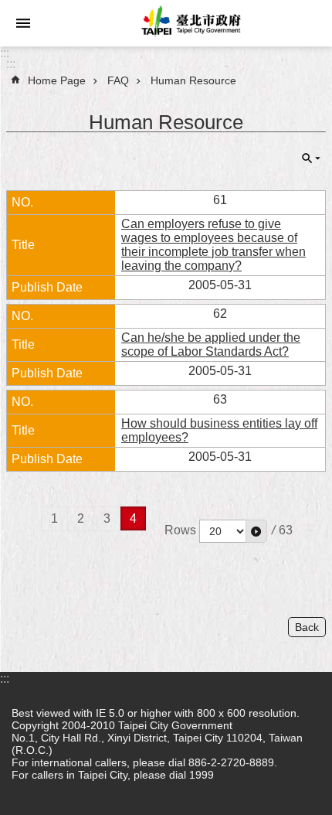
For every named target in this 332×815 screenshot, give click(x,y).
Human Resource (193, 80)
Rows (180, 530)
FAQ (118, 80)
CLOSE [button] (311, 158)
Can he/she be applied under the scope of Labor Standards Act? (210, 344)
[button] (256, 531)
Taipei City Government (189, 23)
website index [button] (23, 23)
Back (307, 627)
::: (4, 53)
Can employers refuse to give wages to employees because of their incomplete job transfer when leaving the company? (213, 244)
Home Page (57, 80)
